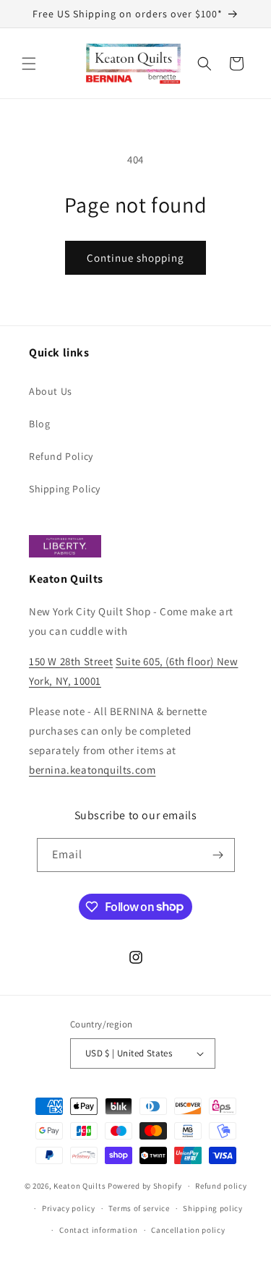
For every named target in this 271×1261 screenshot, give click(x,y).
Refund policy (220, 1186)
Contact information (98, 1230)
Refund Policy (61, 456)
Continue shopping (135, 258)
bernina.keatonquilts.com (92, 770)
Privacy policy (68, 1208)
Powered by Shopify (145, 1186)
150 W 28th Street (71, 661)
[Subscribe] (218, 855)
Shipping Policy (64, 488)
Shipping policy (213, 1208)
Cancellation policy (188, 1230)
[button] (29, 64)
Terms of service (138, 1208)
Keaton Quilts (79, 1186)
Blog (39, 423)
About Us (50, 391)
